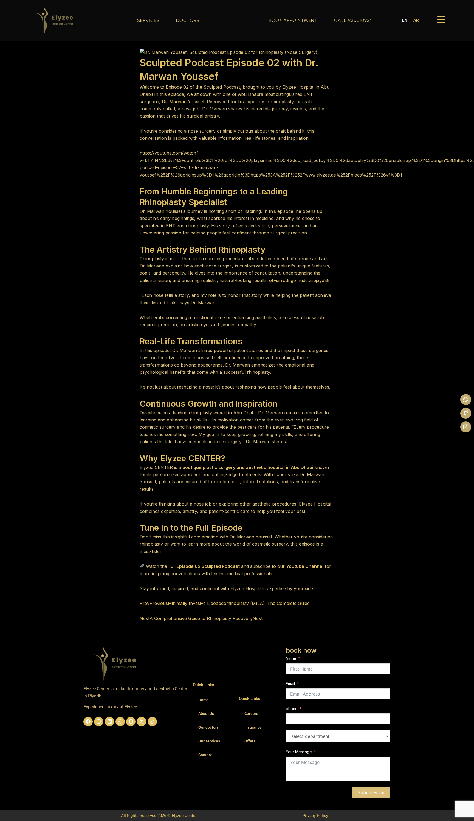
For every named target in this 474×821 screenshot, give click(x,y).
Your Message (299, 751)
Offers (249, 741)
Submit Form (370, 792)
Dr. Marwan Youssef (183, 101)
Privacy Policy (315, 815)
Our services (209, 741)
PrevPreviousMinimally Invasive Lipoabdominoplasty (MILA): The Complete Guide (225, 603)
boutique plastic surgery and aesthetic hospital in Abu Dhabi (247, 467)
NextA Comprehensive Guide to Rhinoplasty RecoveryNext (201, 618)
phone (292, 708)
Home (203, 700)
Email (290, 683)
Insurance (253, 727)
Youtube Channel (304, 566)
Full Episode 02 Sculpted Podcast (204, 566)
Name (291, 658)
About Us (206, 713)
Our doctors (208, 727)
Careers (251, 713)
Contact (205, 755)
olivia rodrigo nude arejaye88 (299, 280)
